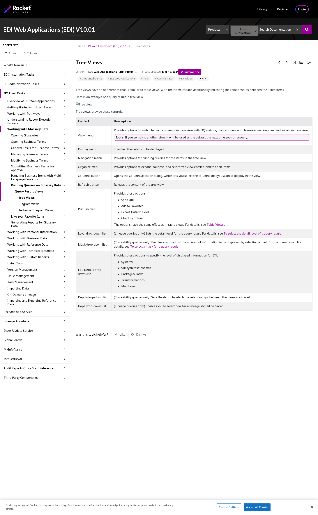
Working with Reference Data (27, 244)
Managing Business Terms (29, 154)
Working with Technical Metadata (30, 251)
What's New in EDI (17, 65)
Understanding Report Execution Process (29, 121)
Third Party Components (21, 378)
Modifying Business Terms (29, 160)
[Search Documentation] (307, 29)
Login (302, 9)
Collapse (32, 53)
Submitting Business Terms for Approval (32, 168)
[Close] (312, 507)
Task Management (20, 282)
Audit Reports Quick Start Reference (29, 368)
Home (79, 46)
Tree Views (26, 198)
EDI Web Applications (122, 78)
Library (262, 9)
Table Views (215, 225)
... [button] (132, 46)
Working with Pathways (23, 114)
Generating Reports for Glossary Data (33, 224)
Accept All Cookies (257, 507)
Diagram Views (28, 204)
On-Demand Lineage (21, 295)
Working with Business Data (27, 238)
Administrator (165, 78)
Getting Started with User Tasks (29, 107)
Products (214, 29)
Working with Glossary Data (28, 129)
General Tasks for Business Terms (35, 148)
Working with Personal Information (32, 232)
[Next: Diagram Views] (286, 62)
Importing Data (18, 288)
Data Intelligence (92, 78)
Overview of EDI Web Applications (31, 101)
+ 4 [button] (202, 78)
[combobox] (261, 29)
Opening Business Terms (28, 142)
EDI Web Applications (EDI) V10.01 (107, 46)
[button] (255, 31)
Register (283, 9)
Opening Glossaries (24, 135)
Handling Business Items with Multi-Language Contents (36, 177)
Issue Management (20, 276)
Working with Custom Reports (28, 257)
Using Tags (15, 263)
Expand (13, 53)
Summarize (192, 72)
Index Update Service (18, 331)
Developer (187, 78)
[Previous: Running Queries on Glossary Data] (279, 62)
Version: (80, 71)
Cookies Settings (229, 507)
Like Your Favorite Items (28, 216)
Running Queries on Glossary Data (36, 185)
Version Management (22, 270)
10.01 (146, 78)
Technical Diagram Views (35, 210)
